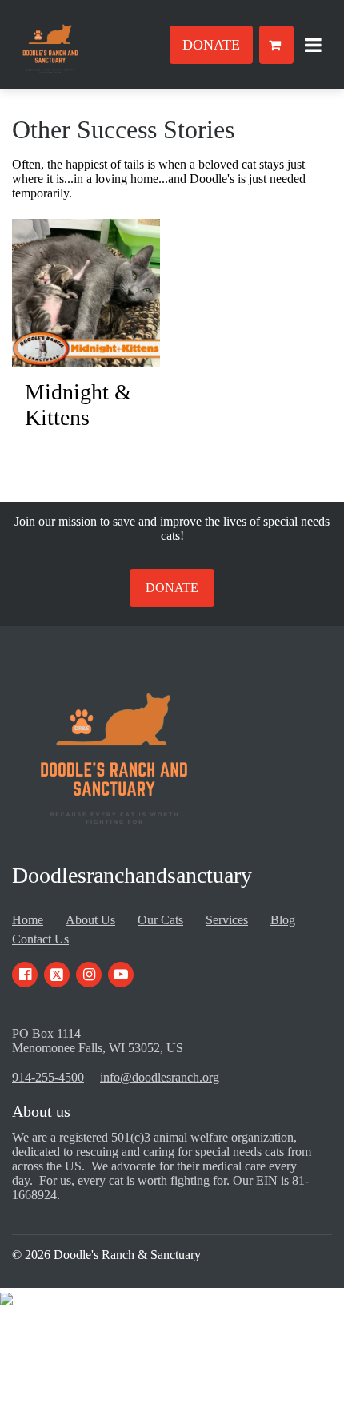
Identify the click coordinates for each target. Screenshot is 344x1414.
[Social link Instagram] (89, 974)
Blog (282, 920)
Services (227, 920)
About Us (90, 920)
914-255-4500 (48, 1077)
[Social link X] (57, 974)
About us (41, 1111)
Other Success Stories (123, 129)
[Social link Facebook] (25, 974)
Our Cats (160, 920)
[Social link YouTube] (121, 974)
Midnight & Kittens (78, 404)
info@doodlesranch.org (159, 1077)
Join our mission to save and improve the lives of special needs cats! (172, 528)
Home (27, 920)
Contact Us (40, 939)
